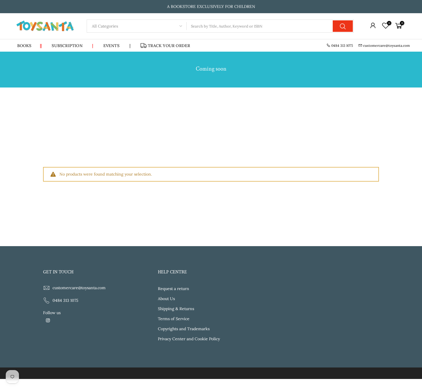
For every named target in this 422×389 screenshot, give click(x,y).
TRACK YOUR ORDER (169, 45)
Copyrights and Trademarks (184, 328)
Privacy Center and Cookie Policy (189, 338)
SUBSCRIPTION (72, 45)
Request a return (173, 288)
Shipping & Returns (176, 308)
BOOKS (29, 45)
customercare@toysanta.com (386, 45)
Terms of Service (173, 318)
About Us (166, 298)
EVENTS (111, 45)
